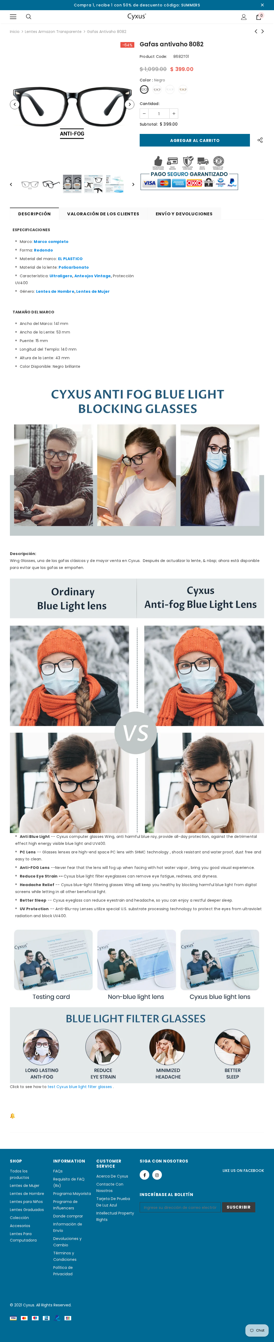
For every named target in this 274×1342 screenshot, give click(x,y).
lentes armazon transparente (53, 31)
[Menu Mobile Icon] (13, 17)
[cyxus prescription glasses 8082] (21, 1115)
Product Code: (153, 56)
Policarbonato (74, 267)
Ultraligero (61, 276)
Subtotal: (149, 124)
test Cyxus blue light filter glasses (80, 1086)
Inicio (15, 31)
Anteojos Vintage (92, 276)
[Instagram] (157, 1175)
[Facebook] (144, 1175)
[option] (72, 104)
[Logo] (137, 16)
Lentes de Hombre (55, 291)
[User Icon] (244, 17)
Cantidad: (149, 103)
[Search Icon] (28, 17)
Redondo (43, 250)
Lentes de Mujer (93, 291)
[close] (262, 5)
